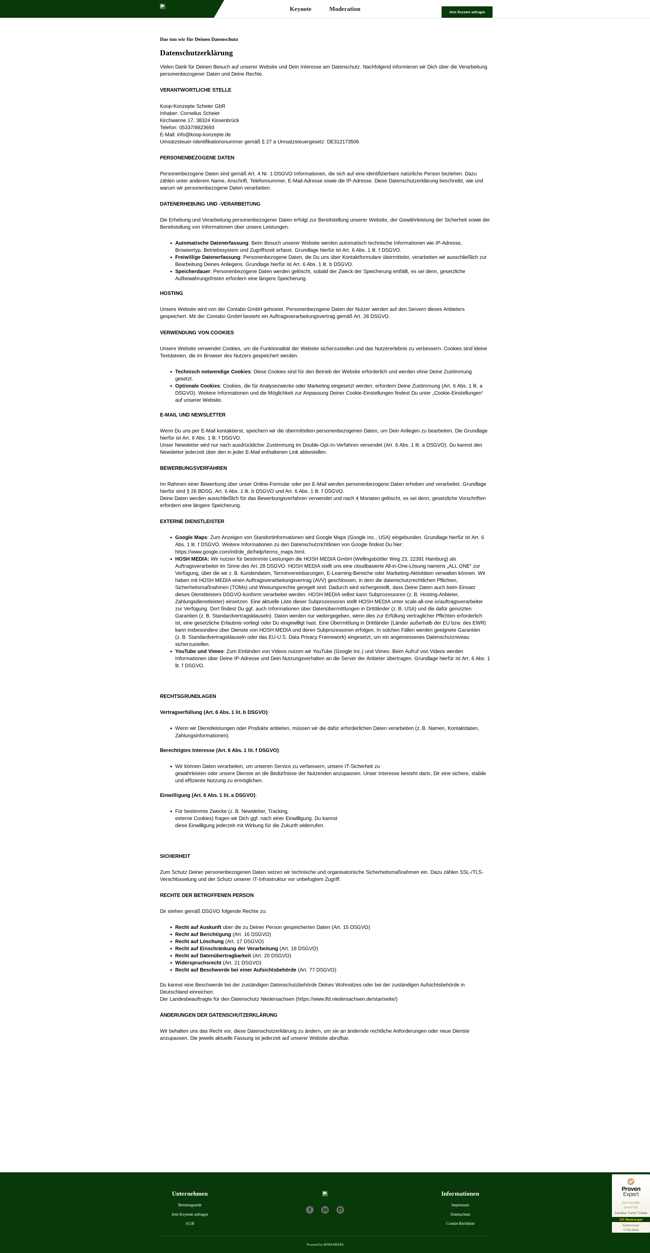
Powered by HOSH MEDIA (325, 1244)
